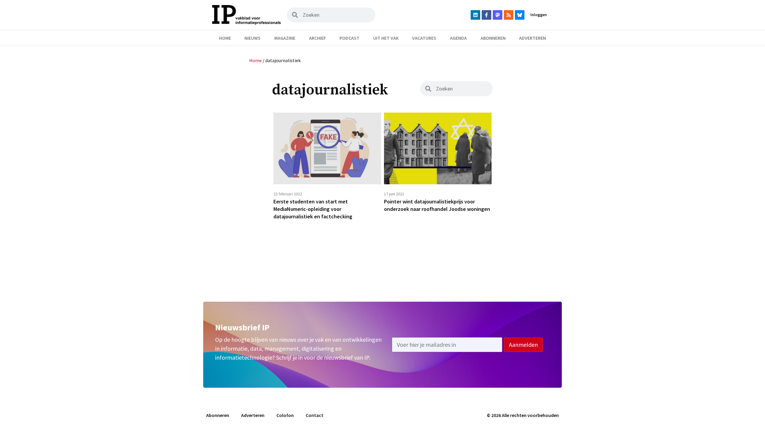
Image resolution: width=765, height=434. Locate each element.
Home (225, 38)
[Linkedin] (475, 15)
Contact (314, 415)
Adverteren (532, 38)
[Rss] (508, 15)
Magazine (284, 38)
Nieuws (252, 38)
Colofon (285, 415)
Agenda (458, 38)
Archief (317, 38)
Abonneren (493, 38)
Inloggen (538, 14)
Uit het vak (386, 38)
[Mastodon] (497, 15)
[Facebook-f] (486, 15)
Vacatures (424, 38)
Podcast (349, 38)
